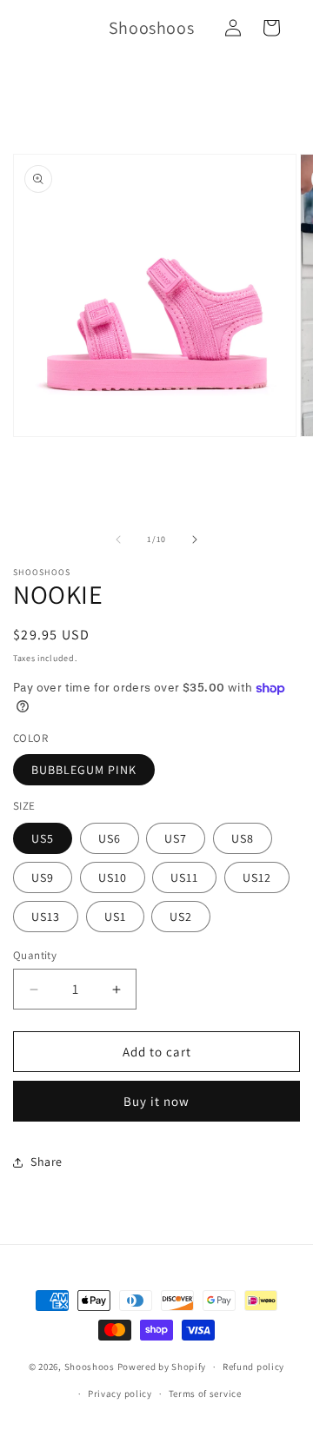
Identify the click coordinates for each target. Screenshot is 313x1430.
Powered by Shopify (162, 1366)
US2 (181, 916)
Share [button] (46, 1161)
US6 (109, 838)
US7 (175, 838)
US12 (257, 877)
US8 (242, 838)
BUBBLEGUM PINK (84, 770)
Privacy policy (120, 1393)
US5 (42, 838)
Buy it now (156, 1101)
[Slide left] (118, 539)
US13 (45, 916)
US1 (115, 916)
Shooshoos (89, 1366)
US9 (42, 877)
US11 (184, 877)
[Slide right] (195, 539)
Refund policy (253, 1366)
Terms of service (205, 1393)
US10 (112, 877)
